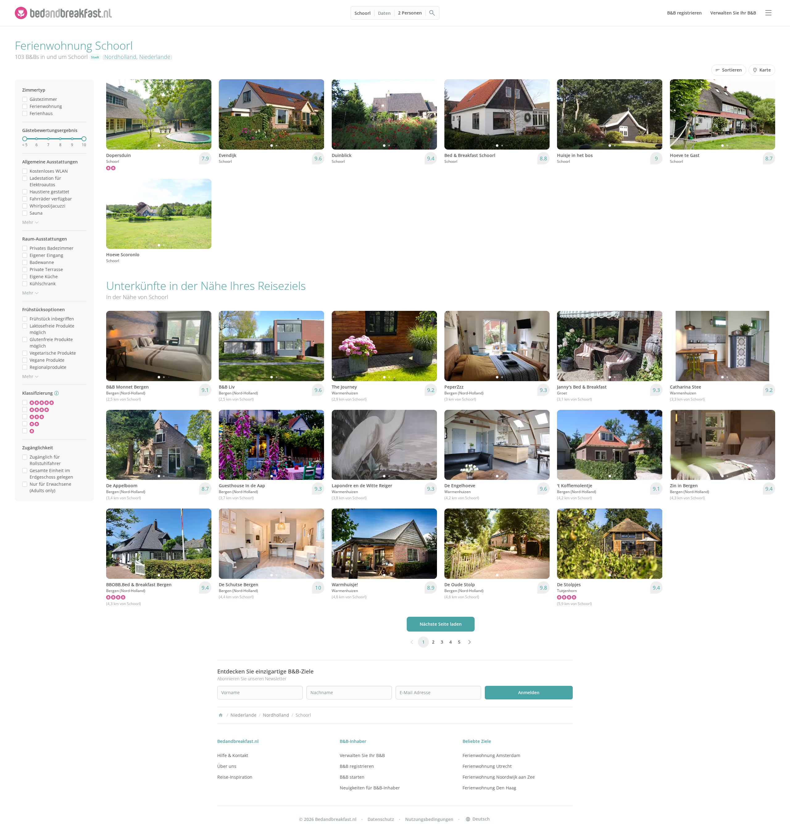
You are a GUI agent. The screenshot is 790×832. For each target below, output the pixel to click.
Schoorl (363, 13)
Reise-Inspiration (234, 777)
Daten (384, 13)
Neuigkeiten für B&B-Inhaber (370, 788)
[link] (64, 13)
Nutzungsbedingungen (429, 819)
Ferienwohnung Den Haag (489, 788)
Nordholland (120, 56)
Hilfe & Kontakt (232, 755)
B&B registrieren (357, 766)
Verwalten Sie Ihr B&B (362, 755)
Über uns (226, 766)
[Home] (220, 715)
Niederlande (154, 56)
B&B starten (352, 777)
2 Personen (410, 13)
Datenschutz (381, 819)
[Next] (202, 114)
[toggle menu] (768, 13)
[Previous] (114, 114)
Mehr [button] (27, 222)
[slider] (24, 138)
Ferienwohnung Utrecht (487, 766)
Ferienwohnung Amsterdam (491, 755)
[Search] (432, 12)
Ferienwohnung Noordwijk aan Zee (499, 777)
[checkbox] (24, 99)
